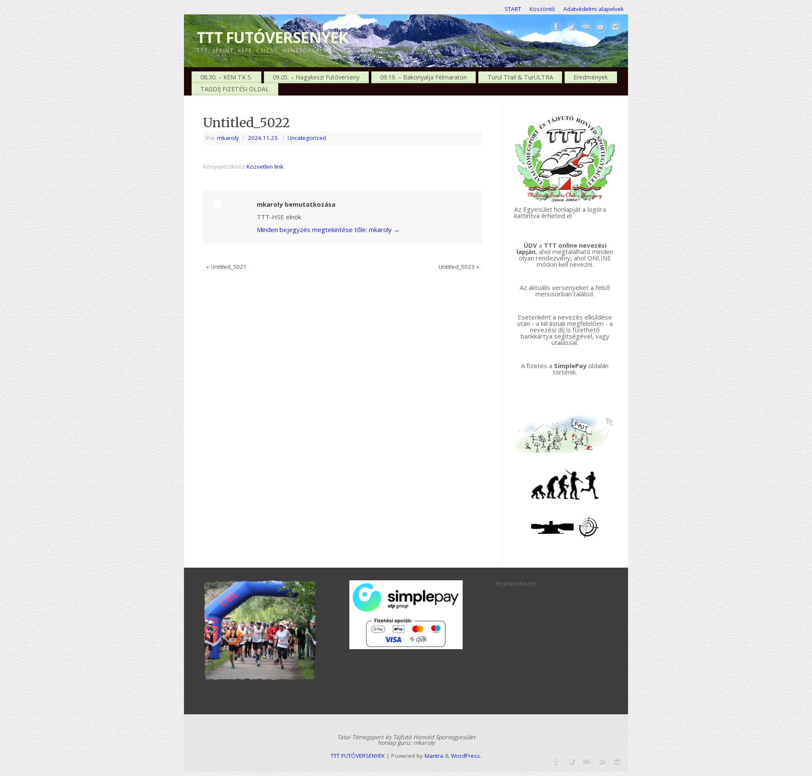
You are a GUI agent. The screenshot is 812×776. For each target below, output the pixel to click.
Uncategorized (307, 138)
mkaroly (228, 138)
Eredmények (590, 77)
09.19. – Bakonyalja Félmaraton (423, 77)
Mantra (434, 756)
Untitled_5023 (459, 267)
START (513, 9)
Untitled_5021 (226, 267)
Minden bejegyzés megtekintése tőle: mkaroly (328, 229)
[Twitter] (571, 27)
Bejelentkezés (516, 583)
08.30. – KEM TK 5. (226, 77)
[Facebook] (556, 27)
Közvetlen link (265, 166)
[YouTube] (600, 27)
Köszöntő (542, 9)
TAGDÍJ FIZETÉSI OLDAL (234, 89)
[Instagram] (615, 27)
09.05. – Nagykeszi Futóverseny (316, 77)
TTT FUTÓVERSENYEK (272, 37)
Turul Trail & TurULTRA (520, 77)
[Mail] (585, 27)
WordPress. (466, 756)
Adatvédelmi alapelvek (593, 9)
